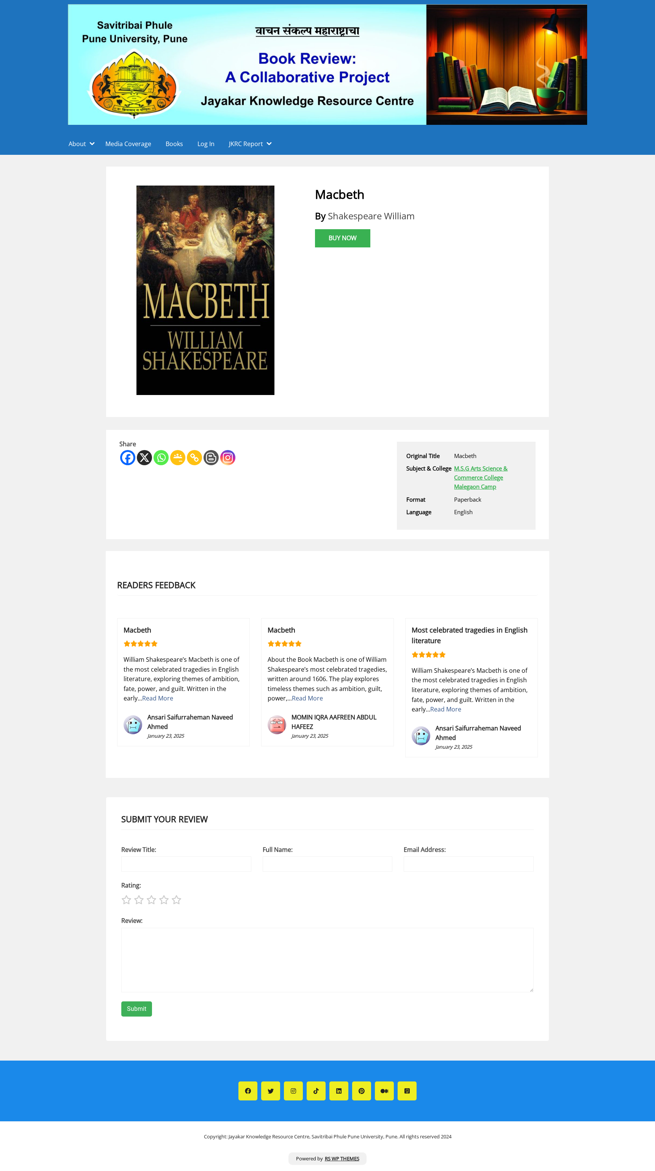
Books (174, 144)
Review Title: (138, 849)
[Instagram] (227, 457)
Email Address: (425, 849)
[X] (144, 457)
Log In (206, 144)
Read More (157, 698)
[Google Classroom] (177, 457)
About (77, 144)
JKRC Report (246, 144)
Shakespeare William (371, 215)
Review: (132, 920)
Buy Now (343, 238)
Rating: (131, 885)
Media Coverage (128, 144)
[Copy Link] (194, 457)
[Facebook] (127, 457)
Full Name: (278, 849)
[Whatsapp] (161, 457)
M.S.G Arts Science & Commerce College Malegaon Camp (481, 477)
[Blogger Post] (211, 457)
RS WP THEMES (342, 1158)
